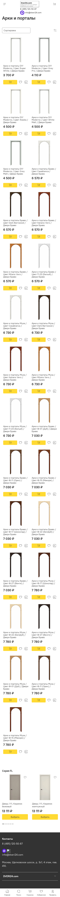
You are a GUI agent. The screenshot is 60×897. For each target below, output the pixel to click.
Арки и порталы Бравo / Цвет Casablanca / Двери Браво (44, 171)
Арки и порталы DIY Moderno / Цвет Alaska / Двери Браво (15, 120)
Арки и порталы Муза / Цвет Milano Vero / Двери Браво (43, 377)
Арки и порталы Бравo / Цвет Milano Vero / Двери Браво (15, 274)
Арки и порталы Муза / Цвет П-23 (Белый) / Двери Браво (15, 429)
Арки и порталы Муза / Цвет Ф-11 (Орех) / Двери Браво (43, 686)
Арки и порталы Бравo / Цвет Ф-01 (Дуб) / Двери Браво (44, 429)
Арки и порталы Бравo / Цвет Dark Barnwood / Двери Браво (15, 223)
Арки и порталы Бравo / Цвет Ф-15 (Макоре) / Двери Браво (44, 480)
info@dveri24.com (33, 12)
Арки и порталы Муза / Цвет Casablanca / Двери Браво (15, 326)
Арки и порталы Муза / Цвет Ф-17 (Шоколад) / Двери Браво (43, 583)
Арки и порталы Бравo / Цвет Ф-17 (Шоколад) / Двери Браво (15, 532)
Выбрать (15, 817)
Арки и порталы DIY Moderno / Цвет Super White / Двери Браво (14, 68)
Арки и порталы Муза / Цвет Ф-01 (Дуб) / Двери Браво (15, 686)
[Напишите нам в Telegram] (8, 850)
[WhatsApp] (22, 12)
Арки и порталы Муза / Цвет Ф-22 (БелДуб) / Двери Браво (15, 635)
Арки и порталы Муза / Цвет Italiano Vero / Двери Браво (15, 377)
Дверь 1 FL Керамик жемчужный (42, 805)
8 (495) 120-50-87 (28, 9)
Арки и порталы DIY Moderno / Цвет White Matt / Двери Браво (43, 120)
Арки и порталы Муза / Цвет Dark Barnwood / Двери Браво (43, 326)
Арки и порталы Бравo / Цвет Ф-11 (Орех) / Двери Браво (15, 480)
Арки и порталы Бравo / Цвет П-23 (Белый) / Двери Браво (44, 274)
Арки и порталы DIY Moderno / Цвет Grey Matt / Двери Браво (14, 171)
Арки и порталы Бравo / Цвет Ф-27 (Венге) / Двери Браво (15, 583)
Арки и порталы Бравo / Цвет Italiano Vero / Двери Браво (44, 223)
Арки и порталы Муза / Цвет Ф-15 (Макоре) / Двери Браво (15, 738)
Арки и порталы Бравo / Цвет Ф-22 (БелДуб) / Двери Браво (44, 532)
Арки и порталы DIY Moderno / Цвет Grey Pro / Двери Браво (42, 68)
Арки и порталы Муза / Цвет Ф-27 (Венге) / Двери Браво (43, 635)
